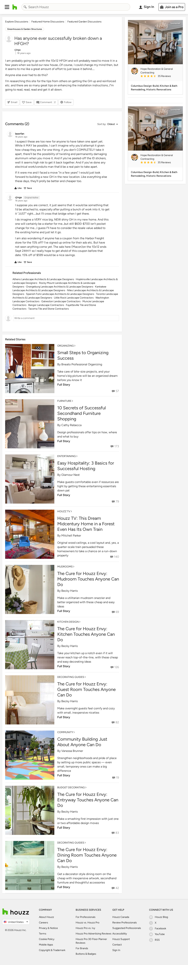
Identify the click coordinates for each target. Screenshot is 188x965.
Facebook (160, 928)
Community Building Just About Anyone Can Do (82, 741)
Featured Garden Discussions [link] (84, 21)
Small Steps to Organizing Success (83, 355)
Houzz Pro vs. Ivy (85, 928)
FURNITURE (64, 401)
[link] (160, 76)
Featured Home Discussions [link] (47, 21)
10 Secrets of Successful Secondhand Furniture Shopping (81, 413)
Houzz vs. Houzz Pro (87, 922)
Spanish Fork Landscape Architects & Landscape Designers (60, 294)
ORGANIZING (65, 345)
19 (117, 777)
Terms (42, 933)
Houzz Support (121, 939)
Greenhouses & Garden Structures (24, 29)
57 (117, 391)
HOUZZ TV (63, 511)
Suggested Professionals (126, 928)
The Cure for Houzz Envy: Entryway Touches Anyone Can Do (87, 800)
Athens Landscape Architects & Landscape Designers (43, 279)
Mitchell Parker (71, 535)
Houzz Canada (120, 917)
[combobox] (75, 7)
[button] (7, 7)
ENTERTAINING (66, 456)
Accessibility (119, 933)
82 (117, 722)
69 (117, 612)
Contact (117, 944)
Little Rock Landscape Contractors (74, 297)
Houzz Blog (161, 917)
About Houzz (46, 917)
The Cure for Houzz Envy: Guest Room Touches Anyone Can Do (86, 689)
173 (116, 446)
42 (117, 888)
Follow (67, 102)
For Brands (82, 948)
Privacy (43, 928)
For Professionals (85, 917)
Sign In (116, 950)
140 (116, 556)
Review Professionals (124, 922)
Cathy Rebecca (71, 425)
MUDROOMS (65, 566)
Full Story (63, 384)
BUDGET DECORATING (71, 787)
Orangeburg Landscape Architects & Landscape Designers (59, 286)
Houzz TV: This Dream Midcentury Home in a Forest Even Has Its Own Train (86, 524)
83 (117, 833)
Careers (43, 922)
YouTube (160, 934)
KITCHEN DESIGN (68, 621)
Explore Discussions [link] (16, 21)
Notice (54, 928)
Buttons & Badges (86, 953)
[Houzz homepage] (15, 7)
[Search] (25, 7)
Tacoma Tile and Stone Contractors (48, 308)
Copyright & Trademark (52, 950)
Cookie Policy (46, 939)
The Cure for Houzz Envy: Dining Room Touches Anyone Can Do (87, 855)
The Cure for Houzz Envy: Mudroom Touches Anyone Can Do (88, 579)
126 (116, 667)
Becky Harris (69, 590)
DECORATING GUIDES (70, 677)
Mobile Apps (46, 944)
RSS (157, 939)
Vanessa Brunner (72, 751)
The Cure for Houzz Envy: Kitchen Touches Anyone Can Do (86, 634)
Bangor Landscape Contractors (46, 305)
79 (117, 501)
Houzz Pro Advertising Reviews (93, 933)
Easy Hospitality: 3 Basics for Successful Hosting (85, 465)
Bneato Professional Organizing (81, 364)
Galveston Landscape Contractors (61, 301)
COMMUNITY (65, 732)
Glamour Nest (70, 475)
